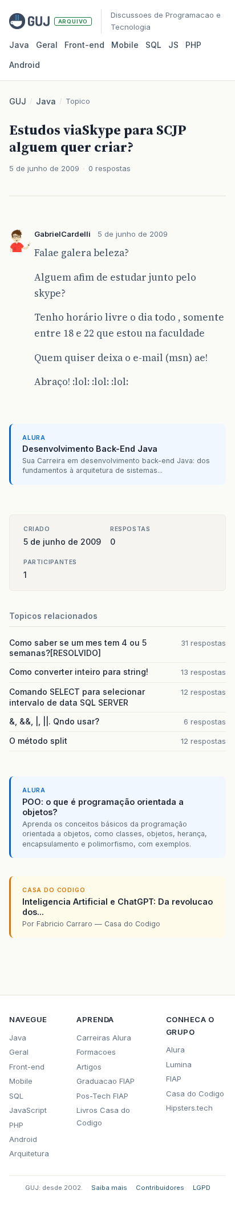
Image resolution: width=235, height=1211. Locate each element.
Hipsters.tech (189, 1107)
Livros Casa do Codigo (103, 1116)
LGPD (201, 1188)
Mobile (125, 45)
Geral (47, 45)
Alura (175, 1049)
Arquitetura (29, 1153)
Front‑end (84, 45)
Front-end (26, 1066)
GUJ (17, 101)
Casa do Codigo (195, 1093)
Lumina (179, 1064)
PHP (193, 45)
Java (19, 45)
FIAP (173, 1078)
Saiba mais (109, 1188)
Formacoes (96, 1051)
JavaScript (28, 1110)
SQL (153, 45)
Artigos (89, 1066)
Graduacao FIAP (105, 1081)
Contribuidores (160, 1188)
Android (24, 65)
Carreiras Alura (103, 1037)
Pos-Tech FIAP (102, 1095)
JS (173, 45)
